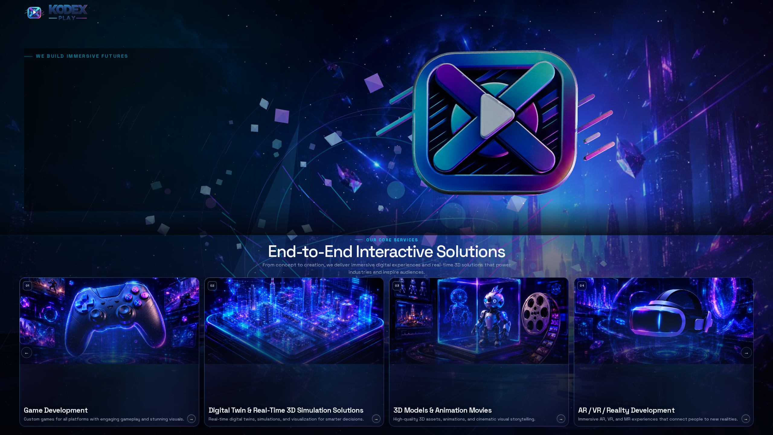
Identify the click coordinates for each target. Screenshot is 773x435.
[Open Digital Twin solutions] (294, 352)
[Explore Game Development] (109, 352)
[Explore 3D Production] (479, 352)
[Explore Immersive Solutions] (663, 352)
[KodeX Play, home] (57, 12)
